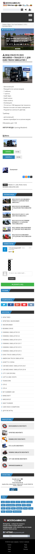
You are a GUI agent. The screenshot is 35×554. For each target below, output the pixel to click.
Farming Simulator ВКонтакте (19, 452)
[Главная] (17, 5)
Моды (9, 24)
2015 (28, 505)
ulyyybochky (5, 484)
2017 (17, 502)
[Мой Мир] (29, 177)
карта (23, 502)
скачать (29, 502)
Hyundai (9, 511)
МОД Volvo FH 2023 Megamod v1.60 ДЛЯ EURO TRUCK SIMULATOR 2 (21, 208)
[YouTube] (24, 304)
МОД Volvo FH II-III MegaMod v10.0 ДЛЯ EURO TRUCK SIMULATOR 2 (21, 236)
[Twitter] (4, 304)
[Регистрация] (30, 10)
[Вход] (25, 10)
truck (21, 184)
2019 (7, 502)
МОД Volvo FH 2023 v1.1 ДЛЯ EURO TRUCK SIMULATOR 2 (20, 215)
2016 (25, 508)
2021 (13, 508)
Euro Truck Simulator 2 (17, 24)
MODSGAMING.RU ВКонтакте (17, 426)
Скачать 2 (8, 157)
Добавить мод (18, 284)
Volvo (25, 184)
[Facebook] (11, 304)
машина (19, 508)
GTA (24, 505)
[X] (31, 177)
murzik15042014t (28, 484)
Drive (3, 508)
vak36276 (19, 485)
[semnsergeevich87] (5, 249)
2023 (17, 184)
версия (18, 505)
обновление (17, 511)
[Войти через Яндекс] (9, 266)
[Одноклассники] (26, 177)
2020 (8, 508)
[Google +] (17, 304)
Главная (4, 24)
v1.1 (14, 184)
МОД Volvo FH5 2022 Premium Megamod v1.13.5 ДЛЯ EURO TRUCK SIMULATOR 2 (20, 222)
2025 (3, 505)
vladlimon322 (19, 484)
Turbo (30, 508)
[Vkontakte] (31, 304)
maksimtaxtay (12, 484)
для (3, 502)
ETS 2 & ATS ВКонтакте (16, 446)
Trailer (10, 184)
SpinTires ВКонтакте (16, 432)
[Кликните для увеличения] (10, 143)
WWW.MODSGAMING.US (15, 465)
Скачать (8, 152)
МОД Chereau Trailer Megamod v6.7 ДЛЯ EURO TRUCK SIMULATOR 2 (21, 229)
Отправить (12, 278)
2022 (12, 502)
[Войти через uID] (9, 261)
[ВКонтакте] (24, 177)
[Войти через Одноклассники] (9, 269)
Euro (17, 187)
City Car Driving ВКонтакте (18, 459)
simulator (12, 187)
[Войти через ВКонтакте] (9, 264)
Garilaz (15, 485)
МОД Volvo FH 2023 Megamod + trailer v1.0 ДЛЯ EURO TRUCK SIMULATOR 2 (21, 200)
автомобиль (10, 505)
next (3, 511)
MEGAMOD (5, 187)
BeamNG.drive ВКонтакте (17, 439)
